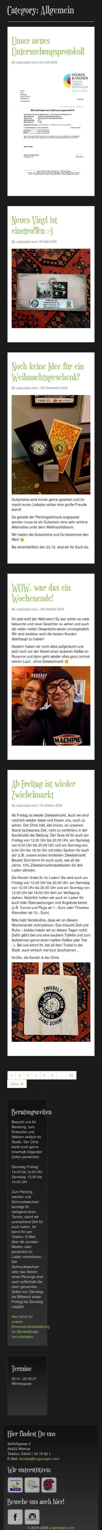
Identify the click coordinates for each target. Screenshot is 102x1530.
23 (71, 1075)
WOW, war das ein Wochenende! (41, 593)
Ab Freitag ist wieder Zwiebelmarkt (44, 790)
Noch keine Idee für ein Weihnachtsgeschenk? (48, 372)
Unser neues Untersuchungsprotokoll (48, 46)
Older (15, 1083)
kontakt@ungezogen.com (39, 1458)
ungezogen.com (62, 1527)
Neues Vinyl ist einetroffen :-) (34, 226)
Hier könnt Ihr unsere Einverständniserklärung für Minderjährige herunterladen (31, 1326)
